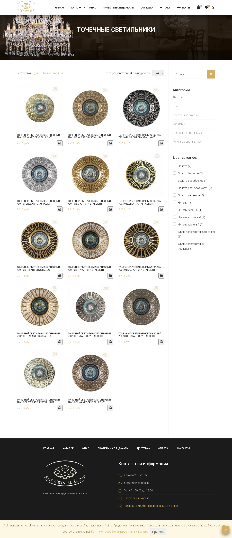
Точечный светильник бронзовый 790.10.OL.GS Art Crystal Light (140, 334)
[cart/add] (60, 143)
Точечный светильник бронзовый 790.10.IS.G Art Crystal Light (89, 202)
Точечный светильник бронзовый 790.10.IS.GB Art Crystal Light (140, 202)
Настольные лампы (185, 115)
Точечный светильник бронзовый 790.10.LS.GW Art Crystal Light (38, 334)
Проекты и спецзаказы (118, 7)
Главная (59, 7)
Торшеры (179, 124)
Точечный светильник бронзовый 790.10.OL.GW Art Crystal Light (38, 401)
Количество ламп (53, 73)
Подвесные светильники (188, 132)
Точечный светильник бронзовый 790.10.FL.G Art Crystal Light (38, 136)
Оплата (165, 7)
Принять (158, 532)
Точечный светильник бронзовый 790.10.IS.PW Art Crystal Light (89, 268)
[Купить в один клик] (39, 111)
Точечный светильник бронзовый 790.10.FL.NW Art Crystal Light (38, 202)
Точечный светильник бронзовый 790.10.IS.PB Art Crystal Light (38, 268)
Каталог (76, 7)
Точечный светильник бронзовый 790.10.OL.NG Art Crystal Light (89, 401)
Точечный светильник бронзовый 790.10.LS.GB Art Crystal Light (140, 268)
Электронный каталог (137, 498)
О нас (92, 7)
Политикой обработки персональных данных (119, 531)
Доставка (146, 7)
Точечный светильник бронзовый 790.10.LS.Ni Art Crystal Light (89, 334)
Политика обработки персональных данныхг (151, 505)
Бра (175, 106)
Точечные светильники (187, 141)
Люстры (178, 97)
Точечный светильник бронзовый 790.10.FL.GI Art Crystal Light (89, 136)
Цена (36, 73)
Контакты (183, 7)
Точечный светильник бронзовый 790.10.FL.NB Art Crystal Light (140, 136)
